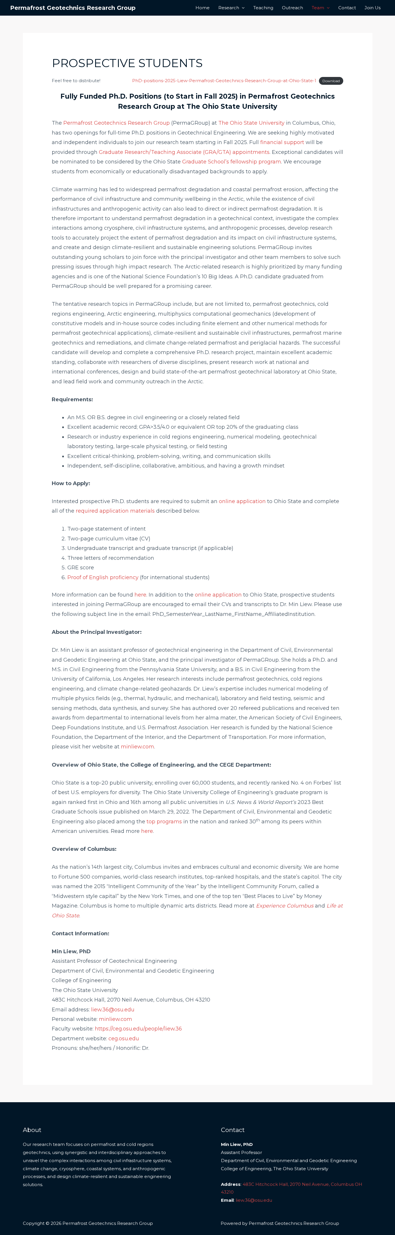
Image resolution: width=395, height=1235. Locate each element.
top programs (164, 821)
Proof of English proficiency (103, 577)
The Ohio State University (251, 123)
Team (318, 7)
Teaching (263, 7)
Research (228, 7)
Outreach (292, 7)
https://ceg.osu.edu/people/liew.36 (138, 1029)
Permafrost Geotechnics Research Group (73, 7)
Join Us (373, 7)
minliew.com (137, 746)
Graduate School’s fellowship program (231, 162)
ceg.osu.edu (123, 1038)
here (140, 595)
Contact (347, 7)
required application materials (115, 511)
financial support (282, 142)
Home (202, 7)
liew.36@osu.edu (112, 1009)
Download (331, 81)
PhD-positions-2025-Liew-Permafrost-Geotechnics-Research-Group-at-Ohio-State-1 (224, 80)
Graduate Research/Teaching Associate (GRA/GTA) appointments (184, 152)
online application (242, 501)
